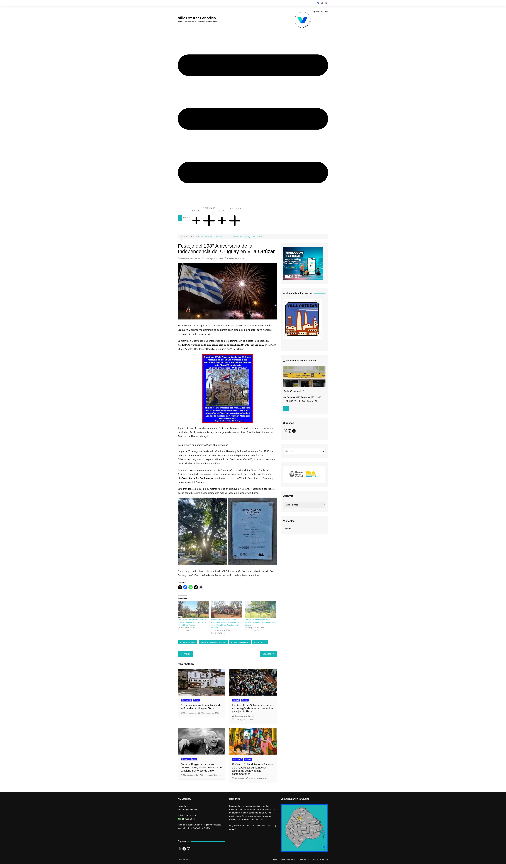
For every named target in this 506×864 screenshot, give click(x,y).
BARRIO (196, 211)
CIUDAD (222, 211)
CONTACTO (235, 208)
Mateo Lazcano (189, 713)
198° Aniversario (188, 642)
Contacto (324, 860)
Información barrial (288, 860)
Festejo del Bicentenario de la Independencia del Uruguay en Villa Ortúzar (260, 622)
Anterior (187, 654)
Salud (196, 700)
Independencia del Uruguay (214, 642)
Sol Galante (239, 778)
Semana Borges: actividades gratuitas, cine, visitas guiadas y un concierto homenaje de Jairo (201, 767)
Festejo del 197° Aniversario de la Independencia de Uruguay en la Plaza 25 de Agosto (192, 622)
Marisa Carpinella (190, 775)
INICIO (186, 218)
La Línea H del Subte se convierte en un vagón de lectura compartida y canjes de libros (252, 708)
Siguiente (267, 654)
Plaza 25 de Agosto (241, 642)
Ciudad (236, 700)
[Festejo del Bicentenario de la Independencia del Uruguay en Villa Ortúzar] (260, 610)
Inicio (275, 860)
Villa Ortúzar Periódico (197, 18)
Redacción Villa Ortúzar (190, 258)
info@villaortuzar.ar (187, 815)
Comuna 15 (232, 258)
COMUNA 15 (209, 208)
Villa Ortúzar (261, 642)
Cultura (241, 258)
